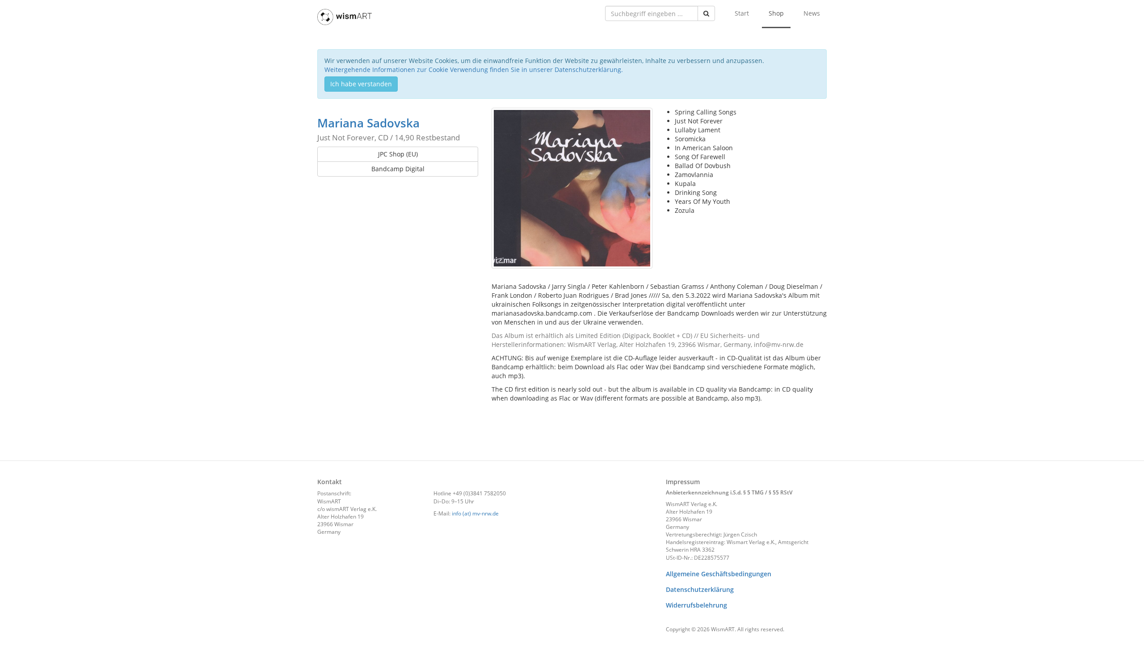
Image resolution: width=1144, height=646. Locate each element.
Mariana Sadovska (368, 123)
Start (742, 13)
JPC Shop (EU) (398, 154)
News (811, 13)
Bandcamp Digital (398, 169)
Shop (776, 13)
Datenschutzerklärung (700, 589)
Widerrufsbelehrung (696, 605)
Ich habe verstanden (361, 84)
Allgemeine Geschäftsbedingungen (718, 574)
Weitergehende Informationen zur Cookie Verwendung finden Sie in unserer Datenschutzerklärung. (473, 69)
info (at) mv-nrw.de (475, 513)
